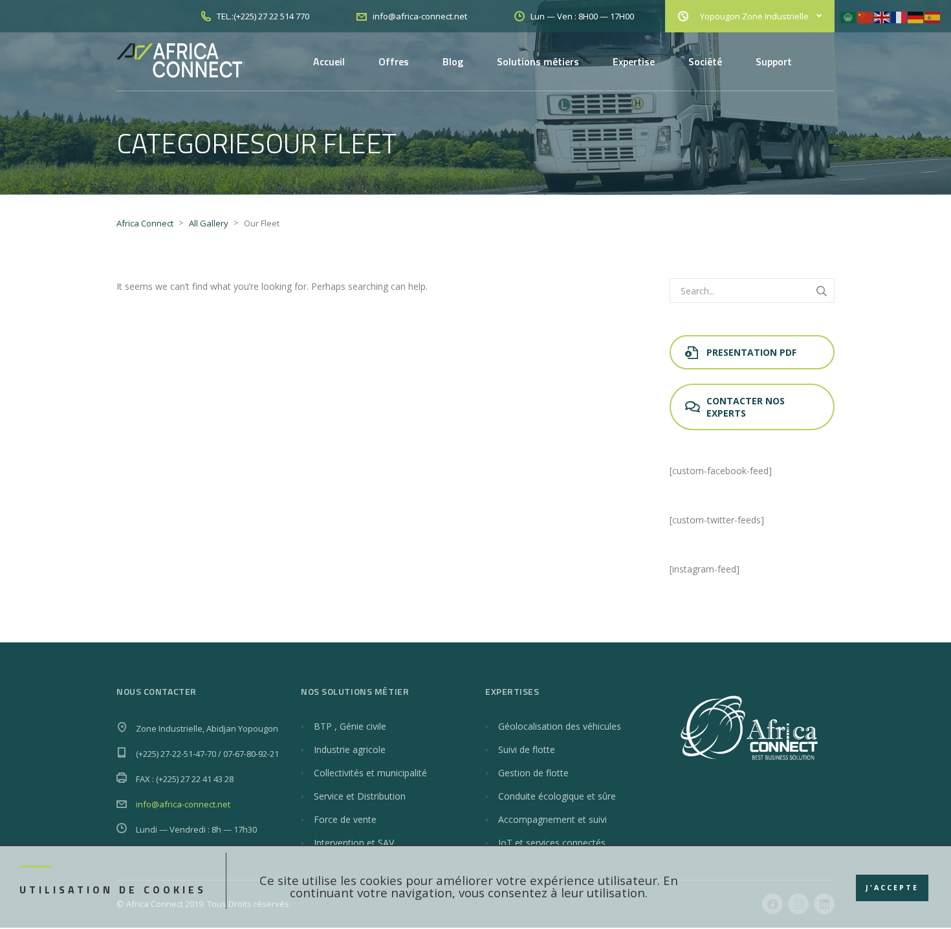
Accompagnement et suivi (552, 819)
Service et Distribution (360, 796)
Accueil (329, 61)
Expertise (634, 61)
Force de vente (345, 819)
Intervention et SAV (354, 842)
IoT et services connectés (552, 842)
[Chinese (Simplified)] (865, 16)
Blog (453, 61)
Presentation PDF (751, 352)
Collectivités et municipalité (370, 773)
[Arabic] (848, 16)
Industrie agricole (350, 749)
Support (774, 61)
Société (705, 61)
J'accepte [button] (892, 887)
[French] (899, 16)
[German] (916, 16)
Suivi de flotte (526, 749)
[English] (882, 16)
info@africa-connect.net (183, 804)
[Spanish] (932, 16)
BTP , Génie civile (350, 726)
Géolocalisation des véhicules (559, 726)
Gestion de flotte (533, 773)
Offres (393, 61)
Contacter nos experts (745, 407)
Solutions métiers (538, 61)
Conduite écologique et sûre (557, 796)
